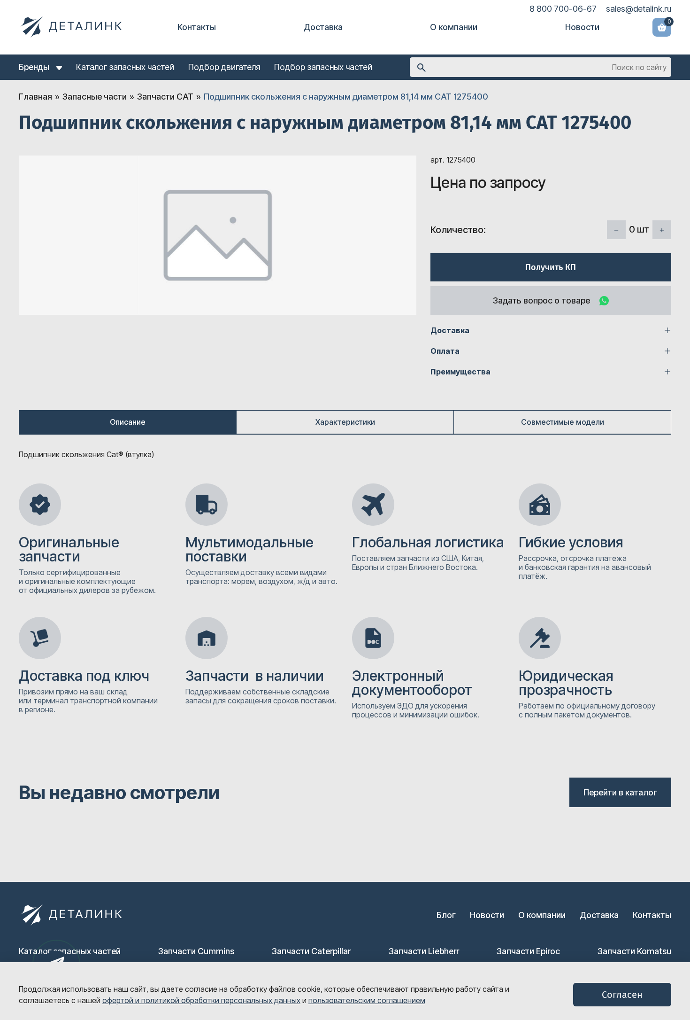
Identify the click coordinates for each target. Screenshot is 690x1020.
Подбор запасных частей (323, 67)
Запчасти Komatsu (634, 951)
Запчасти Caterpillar (311, 951)
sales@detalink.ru (638, 9)
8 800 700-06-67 (563, 9)
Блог (446, 915)
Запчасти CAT (165, 96)
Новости (582, 27)
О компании (453, 27)
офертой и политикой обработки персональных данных (201, 1000)
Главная (35, 96)
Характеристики (345, 422)
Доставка (323, 27)
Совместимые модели (562, 422)
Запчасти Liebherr (424, 951)
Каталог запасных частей (125, 67)
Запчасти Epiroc (528, 951)
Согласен (622, 994)
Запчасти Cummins (196, 951)
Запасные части (94, 96)
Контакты (196, 27)
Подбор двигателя (224, 67)
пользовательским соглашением (366, 1000)
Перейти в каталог (620, 792)
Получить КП (550, 267)
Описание (128, 422)
